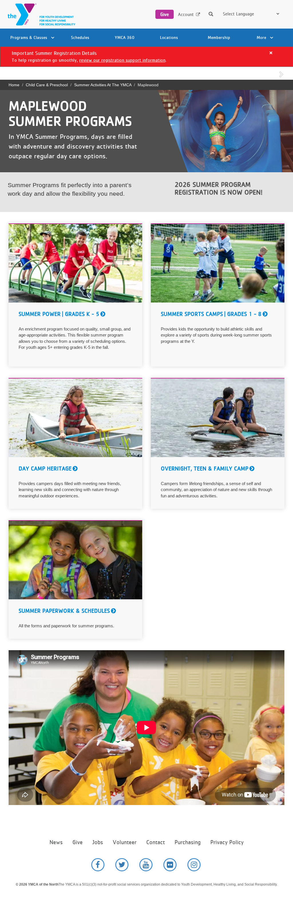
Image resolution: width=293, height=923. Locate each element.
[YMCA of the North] (40, 14)
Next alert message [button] (281, 74)
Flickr (170, 864)
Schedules (80, 37)
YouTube (146, 864)
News (56, 842)
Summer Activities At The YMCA (102, 85)
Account (186, 14)
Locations (169, 37)
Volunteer (124, 842)
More (262, 37)
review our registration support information (122, 60)
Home (14, 85)
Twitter (121, 864)
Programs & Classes (29, 37)
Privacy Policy (226, 842)
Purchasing (188, 842)
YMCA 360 (124, 37)
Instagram (194, 864)
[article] (146, 57)
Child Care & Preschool (47, 85)
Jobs (97, 842)
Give (164, 14)
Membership (219, 37)
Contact (155, 842)
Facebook (97, 864)
